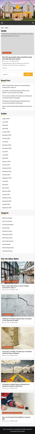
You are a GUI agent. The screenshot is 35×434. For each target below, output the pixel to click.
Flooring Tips (5, 228)
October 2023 (6, 174)
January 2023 (6, 194)
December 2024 (6, 145)
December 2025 (6, 135)
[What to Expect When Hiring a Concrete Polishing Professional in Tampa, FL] (17, 272)
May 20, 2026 (14, 421)
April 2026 (5, 128)
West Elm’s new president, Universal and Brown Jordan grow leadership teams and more (17, 58)
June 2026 (5, 122)
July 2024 (5, 151)
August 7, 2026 (15, 289)
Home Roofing (6, 244)
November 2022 (6, 201)
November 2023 (6, 171)
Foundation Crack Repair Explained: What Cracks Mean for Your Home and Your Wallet (15, 91)
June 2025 (5, 141)
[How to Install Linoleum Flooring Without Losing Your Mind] (17, 404)
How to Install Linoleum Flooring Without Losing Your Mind (17, 107)
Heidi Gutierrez (7, 61)
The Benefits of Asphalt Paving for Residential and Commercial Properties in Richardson (16, 102)
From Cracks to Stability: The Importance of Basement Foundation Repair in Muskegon (17, 97)
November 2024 (6, 148)
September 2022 (6, 207)
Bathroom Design (7, 218)
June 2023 (5, 181)
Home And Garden (7, 234)
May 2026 (5, 125)
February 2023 (6, 191)
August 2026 (6, 118)
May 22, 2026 (14, 355)
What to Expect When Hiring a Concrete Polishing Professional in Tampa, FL (16, 86)
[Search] (33, 22)
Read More (4, 68)
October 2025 (6, 138)
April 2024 (5, 158)
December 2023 (6, 168)
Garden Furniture (7, 52)
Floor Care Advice (7, 221)
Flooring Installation (8, 224)
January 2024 (6, 165)
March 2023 (5, 188)
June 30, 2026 (14, 322)
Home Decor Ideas (7, 237)
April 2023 (5, 184)
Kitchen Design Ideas (8, 247)
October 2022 (6, 204)
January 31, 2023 (15, 61)
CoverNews (13, 431)
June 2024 (5, 155)
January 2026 (6, 132)
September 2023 (6, 178)
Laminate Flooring (7, 251)
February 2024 (6, 161)
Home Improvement (7, 241)
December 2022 (6, 197)
